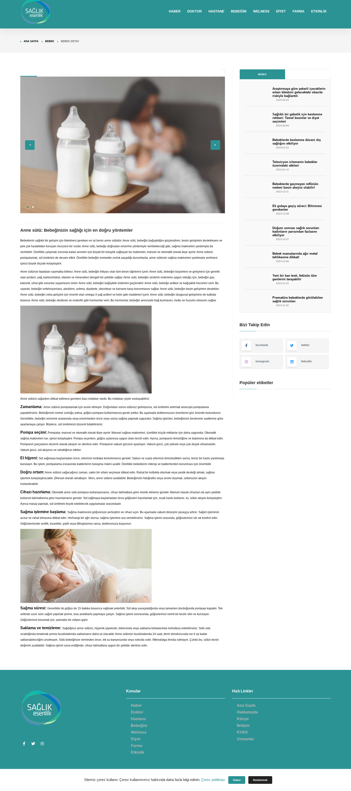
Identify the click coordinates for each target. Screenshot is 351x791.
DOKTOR (194, 11)
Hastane (138, 719)
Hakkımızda (247, 712)
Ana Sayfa (31, 41)
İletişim (243, 726)
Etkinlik (137, 752)
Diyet (135, 739)
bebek (49, 41)
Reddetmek (260, 780)
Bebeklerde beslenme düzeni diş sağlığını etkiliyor (296, 141)
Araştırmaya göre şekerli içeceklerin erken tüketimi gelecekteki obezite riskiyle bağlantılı (298, 92)
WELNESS (261, 11)
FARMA (298, 11)
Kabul (236, 780)
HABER (175, 11)
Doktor (137, 712)
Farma (136, 746)
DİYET (281, 11)
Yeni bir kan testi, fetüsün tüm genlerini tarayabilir (294, 277)
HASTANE (216, 11)
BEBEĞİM (238, 11)
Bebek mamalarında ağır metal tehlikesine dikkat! (295, 255)
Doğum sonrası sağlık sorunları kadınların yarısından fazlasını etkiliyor (295, 231)
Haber (136, 705)
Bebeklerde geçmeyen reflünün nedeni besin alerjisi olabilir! (295, 185)
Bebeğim (139, 726)
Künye (243, 719)
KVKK (242, 732)
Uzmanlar (245, 739)
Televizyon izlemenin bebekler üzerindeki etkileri (294, 163)
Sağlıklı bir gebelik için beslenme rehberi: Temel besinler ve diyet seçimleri (297, 117)
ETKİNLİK (319, 11)
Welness (138, 732)
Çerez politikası (213, 780)
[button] (27, 207)
